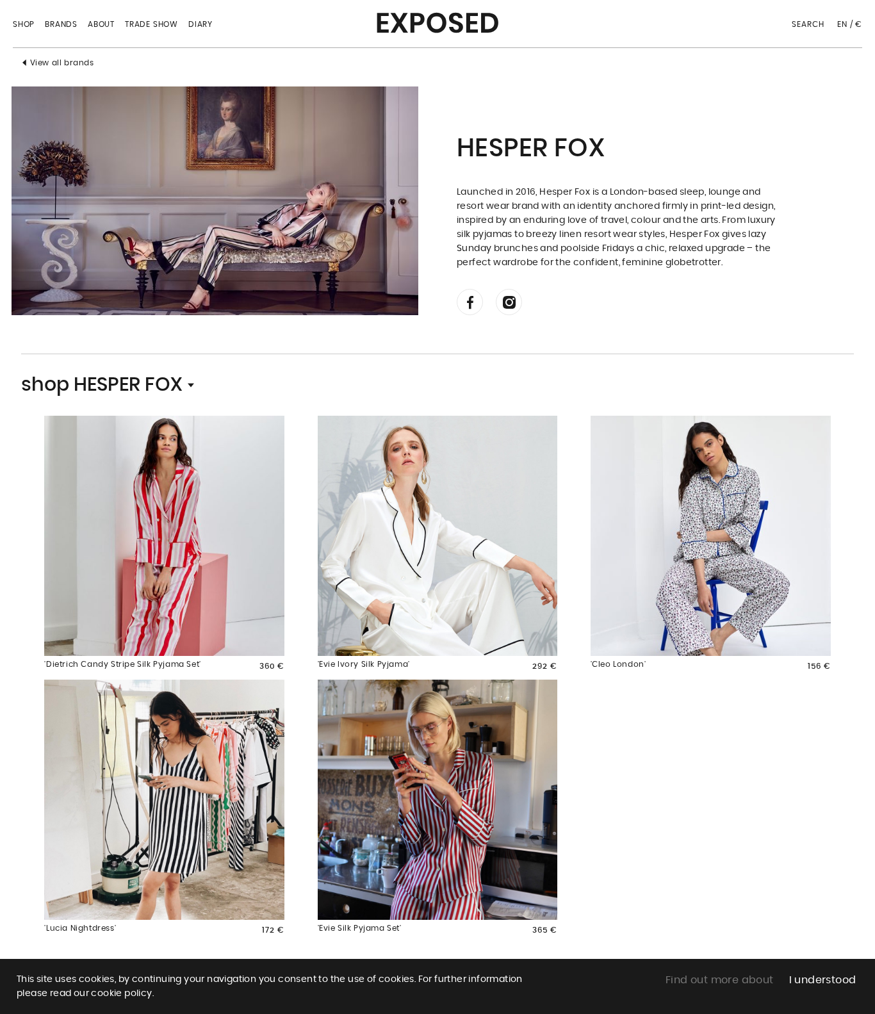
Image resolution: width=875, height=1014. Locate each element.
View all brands (62, 63)
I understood (822, 980)
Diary (200, 24)
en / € (849, 24)
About (101, 24)
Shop (24, 24)
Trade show (151, 24)
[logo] (437, 18)
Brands (61, 24)
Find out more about (720, 980)
